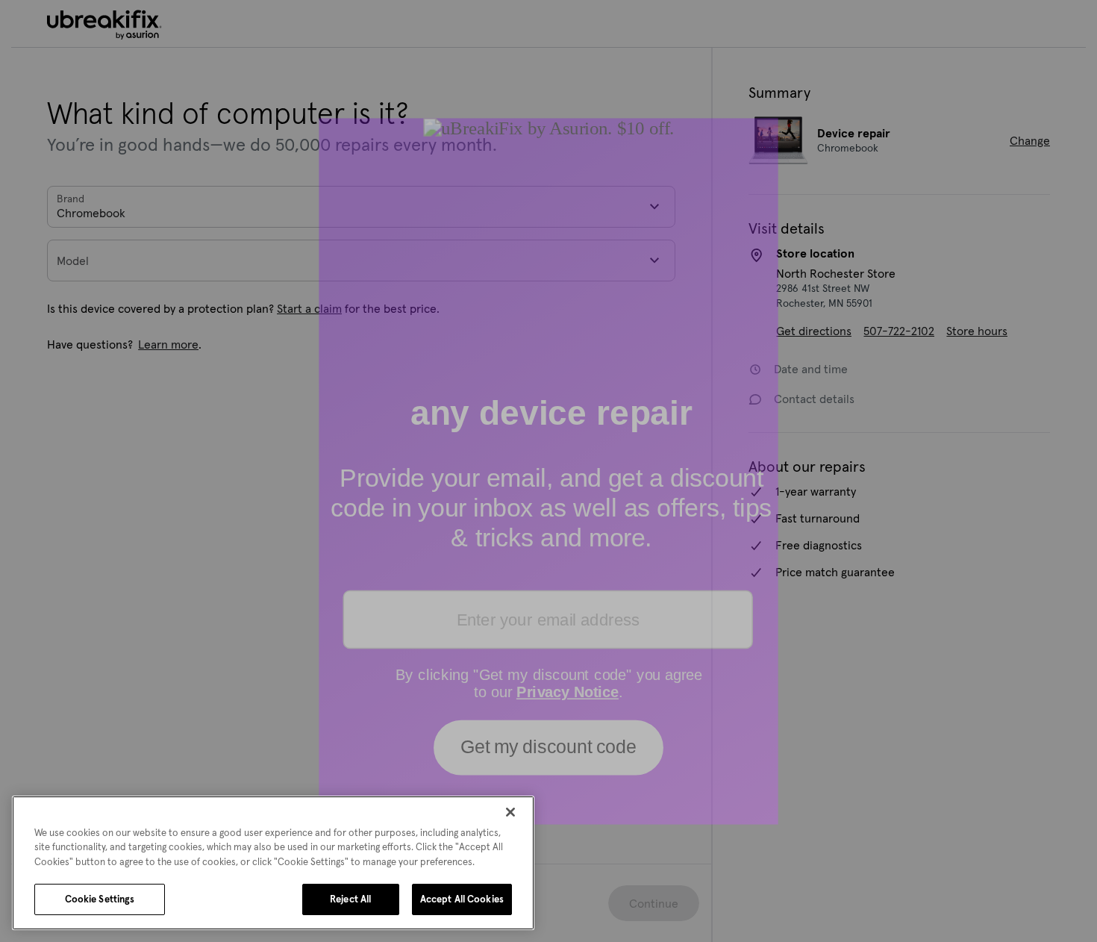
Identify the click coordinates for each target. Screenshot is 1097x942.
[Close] (510, 812)
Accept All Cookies (462, 899)
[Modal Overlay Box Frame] (548, 471)
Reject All (350, 899)
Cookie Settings (100, 899)
